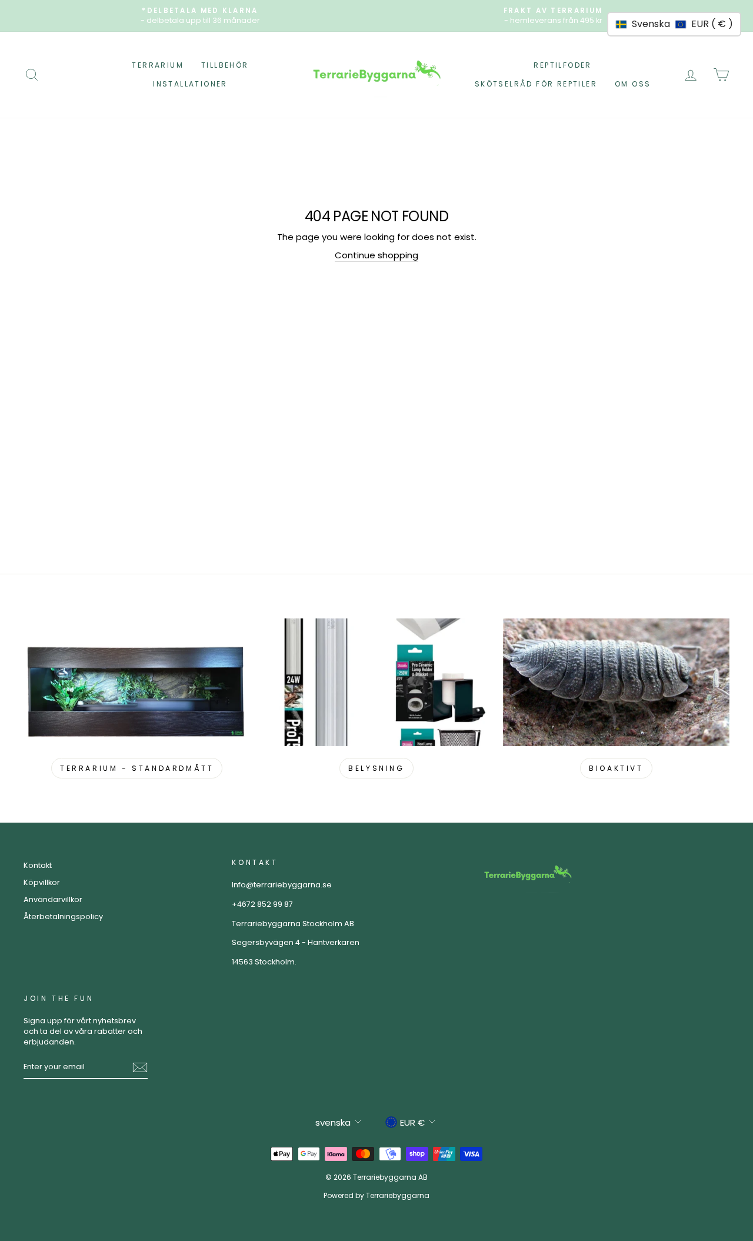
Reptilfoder (562, 65)
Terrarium (158, 65)
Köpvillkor (42, 882)
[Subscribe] (140, 1067)
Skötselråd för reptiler (536, 84)
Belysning (376, 768)
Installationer (190, 84)
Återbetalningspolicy (63, 916)
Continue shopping (376, 255)
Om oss (633, 84)
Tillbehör (225, 65)
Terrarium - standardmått (137, 768)
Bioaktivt (616, 768)
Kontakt (38, 865)
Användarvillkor (53, 899)
